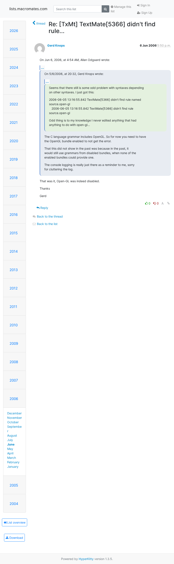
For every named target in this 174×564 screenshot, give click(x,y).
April (10, 453)
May (10, 449)
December (14, 413)
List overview (15, 522)
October (13, 422)
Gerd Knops (56, 45)
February (13, 462)
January (12, 466)
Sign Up (146, 12)
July (10, 440)
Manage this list (121, 9)
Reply (43, 208)
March (11, 457)
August (12, 435)
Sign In (145, 5)
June (10, 444)
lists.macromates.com (28, 9)
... (42, 67)
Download (15, 537)
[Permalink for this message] (168, 203)
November (14, 417)
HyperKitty (86, 559)
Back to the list (47, 224)
